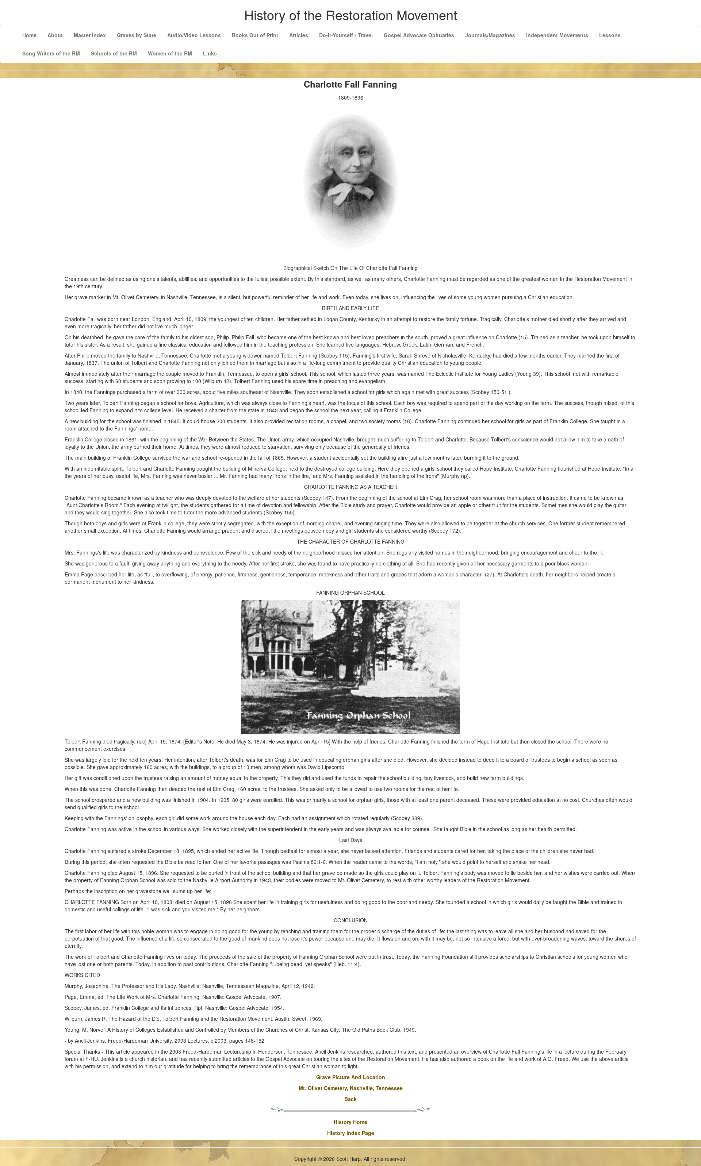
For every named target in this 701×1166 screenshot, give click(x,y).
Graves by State (136, 35)
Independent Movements (557, 35)
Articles (298, 35)
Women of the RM (170, 53)
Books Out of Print (255, 35)
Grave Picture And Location (350, 1077)
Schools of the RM (114, 53)
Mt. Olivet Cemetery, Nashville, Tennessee (351, 1088)
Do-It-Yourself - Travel (346, 35)
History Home (350, 1122)
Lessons (610, 35)
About (55, 35)
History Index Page (350, 1132)
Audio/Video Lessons (194, 35)
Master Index (90, 35)
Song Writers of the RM (51, 53)
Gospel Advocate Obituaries (419, 35)
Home (29, 35)
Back (350, 1099)
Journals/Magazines (490, 35)
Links (210, 53)
